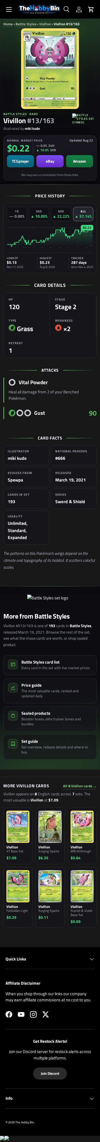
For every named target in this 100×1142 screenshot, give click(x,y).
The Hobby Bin (24, 1122)
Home (8, 24)
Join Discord (50, 1073)
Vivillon (45, 24)
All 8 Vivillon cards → (80, 786)
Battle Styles (26, 24)
